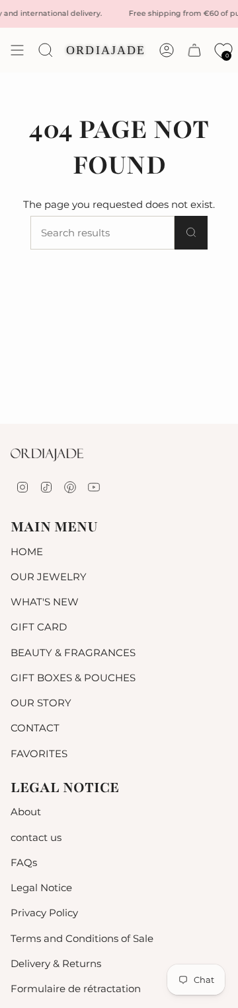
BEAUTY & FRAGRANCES (73, 652)
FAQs (24, 862)
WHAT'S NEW (45, 601)
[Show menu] (17, 50)
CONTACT (35, 728)
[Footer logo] (47, 454)
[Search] (191, 233)
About (26, 811)
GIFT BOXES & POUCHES (73, 677)
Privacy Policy (44, 912)
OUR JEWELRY (49, 576)
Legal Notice (41, 887)
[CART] (194, 50)
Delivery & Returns (56, 963)
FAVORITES (39, 753)
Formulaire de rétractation (76, 988)
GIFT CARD (39, 627)
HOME (27, 551)
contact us (36, 837)
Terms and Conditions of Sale (82, 938)
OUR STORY (41, 702)
